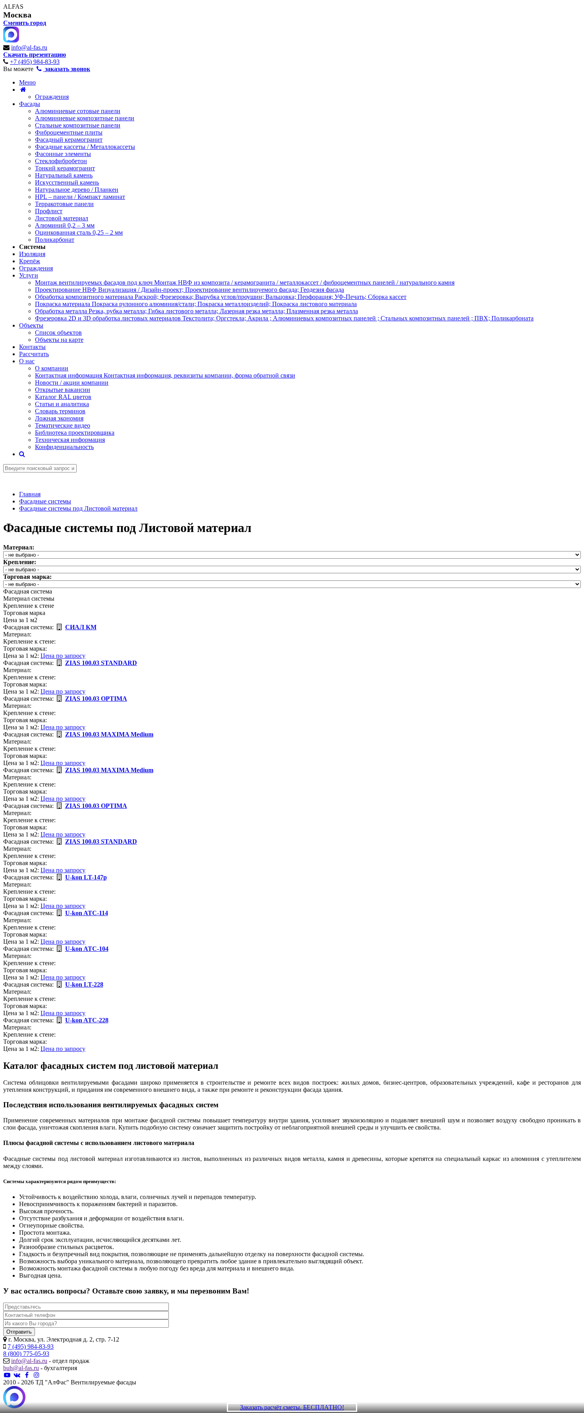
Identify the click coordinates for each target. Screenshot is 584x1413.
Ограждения (52, 96)
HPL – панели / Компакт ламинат (80, 196)
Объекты (31, 325)
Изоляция (32, 254)
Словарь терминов (60, 411)
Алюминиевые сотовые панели (77, 111)
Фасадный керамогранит (68, 139)
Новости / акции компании (71, 382)
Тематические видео (62, 425)
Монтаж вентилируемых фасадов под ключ (244, 282)
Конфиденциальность (64, 446)
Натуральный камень (64, 175)
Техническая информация (70, 439)
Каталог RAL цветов (63, 396)
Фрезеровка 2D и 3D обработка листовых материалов (284, 318)
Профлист (48, 211)
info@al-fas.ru (29, 47)
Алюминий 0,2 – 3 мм (65, 225)
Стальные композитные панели (77, 125)
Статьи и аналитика (62, 404)
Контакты (32, 346)
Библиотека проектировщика (74, 432)
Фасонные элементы (63, 153)
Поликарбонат (54, 239)
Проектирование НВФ (189, 289)
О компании (51, 368)
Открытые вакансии (62, 389)
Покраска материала (196, 304)
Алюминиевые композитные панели (84, 118)
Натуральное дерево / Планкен (76, 189)
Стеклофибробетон (61, 161)
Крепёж (29, 261)
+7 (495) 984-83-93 (35, 61)
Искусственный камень (67, 182)
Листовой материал (61, 218)
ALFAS (13, 6)
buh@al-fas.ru (21, 1368)
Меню (27, 82)
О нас (27, 361)
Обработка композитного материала (220, 296)
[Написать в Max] (14, 1398)
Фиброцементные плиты (68, 132)
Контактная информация (165, 375)
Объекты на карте (59, 339)
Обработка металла (196, 311)
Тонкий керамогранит (65, 168)
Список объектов (58, 332)
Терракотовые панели (64, 203)
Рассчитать (34, 354)
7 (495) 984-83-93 (31, 1346)
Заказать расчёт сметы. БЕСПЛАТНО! (292, 1407)
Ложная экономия (59, 418)
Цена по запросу (63, 655)
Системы (32, 246)
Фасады (29, 103)
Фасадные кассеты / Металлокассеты (85, 146)
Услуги (28, 275)
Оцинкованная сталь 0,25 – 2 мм (79, 232)
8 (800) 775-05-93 (26, 1353)
